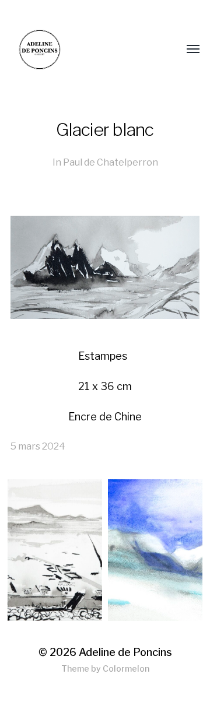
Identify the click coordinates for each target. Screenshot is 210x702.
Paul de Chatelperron (110, 162)
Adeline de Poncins (125, 652)
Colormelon (126, 668)
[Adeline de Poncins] (81, 49)
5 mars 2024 (37, 446)
